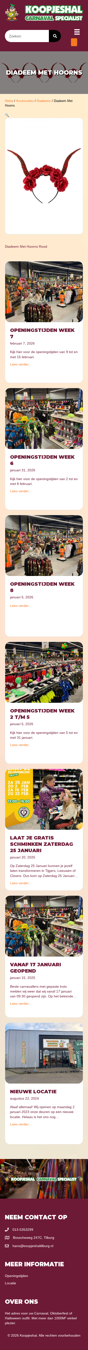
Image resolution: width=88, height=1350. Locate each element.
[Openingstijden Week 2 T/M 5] (44, 672)
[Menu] (77, 32)
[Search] (55, 36)
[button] (7, 115)
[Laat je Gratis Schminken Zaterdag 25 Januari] (44, 799)
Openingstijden (16, 1276)
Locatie (10, 1283)
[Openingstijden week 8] (44, 545)
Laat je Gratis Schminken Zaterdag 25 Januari (41, 844)
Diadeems (44, 101)
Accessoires (25, 101)
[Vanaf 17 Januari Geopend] (44, 926)
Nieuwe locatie (33, 1092)
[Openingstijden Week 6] (44, 418)
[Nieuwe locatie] (44, 1053)
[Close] (74, 42)
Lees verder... (20, 364)
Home (9, 101)
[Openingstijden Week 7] (44, 291)
